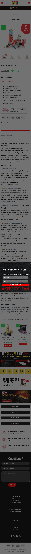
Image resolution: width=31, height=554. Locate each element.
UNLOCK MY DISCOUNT (16, 284)
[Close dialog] (29, 263)
